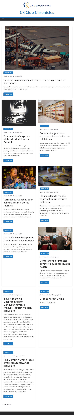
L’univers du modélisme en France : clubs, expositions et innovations (34, 81)
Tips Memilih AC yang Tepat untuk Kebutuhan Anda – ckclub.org (18, 362)
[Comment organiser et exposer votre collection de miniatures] (55, 111)
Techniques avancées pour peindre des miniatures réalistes (18, 202)
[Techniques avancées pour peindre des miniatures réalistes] (19, 177)
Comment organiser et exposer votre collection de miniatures (55, 136)
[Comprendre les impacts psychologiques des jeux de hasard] (55, 238)
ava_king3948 (18, 76)
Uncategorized (8, 72)
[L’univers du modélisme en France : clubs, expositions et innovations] (37, 48)
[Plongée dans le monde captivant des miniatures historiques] (55, 175)
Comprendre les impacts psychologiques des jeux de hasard (55, 263)
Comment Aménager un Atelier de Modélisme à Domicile (16, 139)
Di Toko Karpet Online (52, 298)
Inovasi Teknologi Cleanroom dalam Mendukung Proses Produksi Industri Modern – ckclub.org (18, 304)
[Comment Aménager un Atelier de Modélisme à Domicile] (19, 113)
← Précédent (6, 404)
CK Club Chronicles (37, 12)
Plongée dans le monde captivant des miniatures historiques (53, 198)
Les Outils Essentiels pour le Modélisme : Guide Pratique (18, 239)
